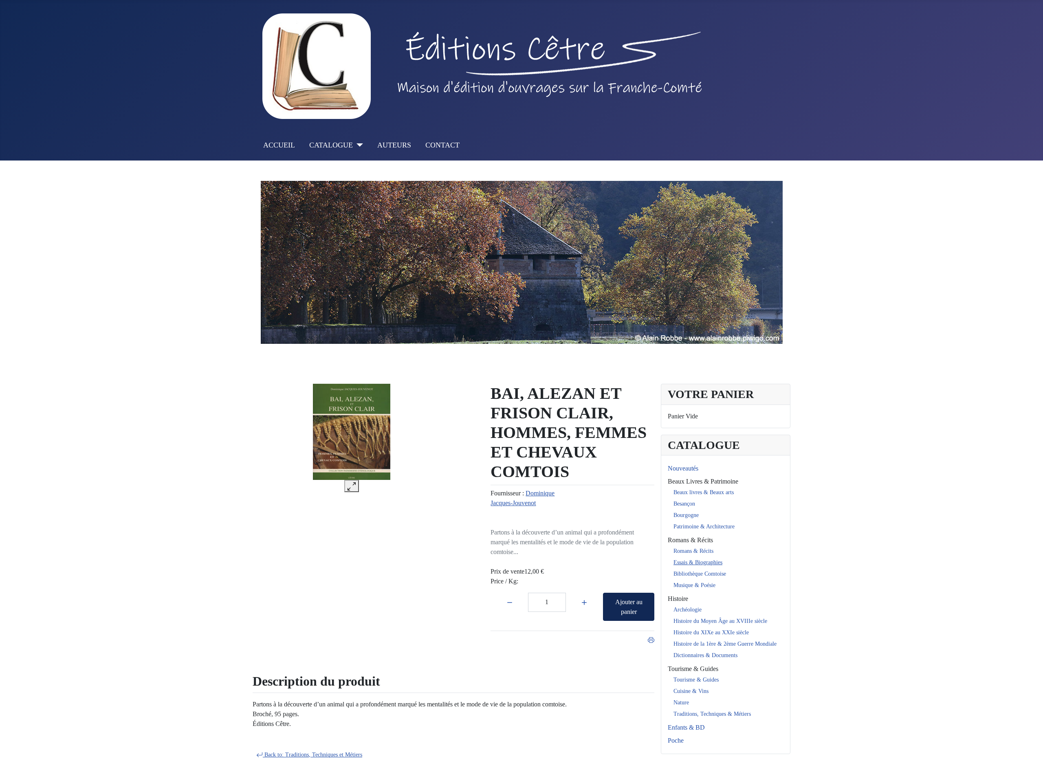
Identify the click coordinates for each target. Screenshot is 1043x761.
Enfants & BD (686, 727)
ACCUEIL (279, 145)
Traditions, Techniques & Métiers (712, 714)
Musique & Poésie (694, 585)
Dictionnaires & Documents (705, 655)
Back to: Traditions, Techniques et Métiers (312, 755)
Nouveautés (683, 468)
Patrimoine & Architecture (704, 526)
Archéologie (687, 610)
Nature (681, 702)
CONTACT (442, 145)
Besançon (684, 504)
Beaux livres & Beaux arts (703, 492)
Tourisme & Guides (693, 668)
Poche (676, 740)
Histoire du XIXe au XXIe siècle (711, 632)
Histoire (678, 598)
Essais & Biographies (697, 562)
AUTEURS (394, 145)
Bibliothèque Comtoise (699, 574)
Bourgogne (686, 515)
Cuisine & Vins (691, 691)
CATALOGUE (331, 145)
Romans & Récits (690, 540)
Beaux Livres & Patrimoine (703, 481)
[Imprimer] (651, 639)
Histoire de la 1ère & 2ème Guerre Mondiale (725, 644)
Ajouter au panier (629, 606)
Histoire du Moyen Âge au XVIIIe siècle (720, 621)
